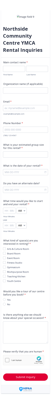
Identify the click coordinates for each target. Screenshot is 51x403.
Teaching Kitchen (16, 276)
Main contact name (15, 62)
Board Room (13, 253)
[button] (45, 172)
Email (7, 101)
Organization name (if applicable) (23, 84)
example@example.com (13, 114)
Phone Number (13, 123)
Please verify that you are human (23, 351)
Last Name (31, 74)
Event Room (13, 258)
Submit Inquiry (25, 377)
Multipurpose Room (18, 271)
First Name (8, 74)
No (8, 304)
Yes (9, 299)
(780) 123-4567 (9, 135)
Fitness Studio (14, 262)
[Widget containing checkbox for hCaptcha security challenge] (23, 360)
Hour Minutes (9, 216)
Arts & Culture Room (18, 248)
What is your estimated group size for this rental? (23, 146)
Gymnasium (13, 267)
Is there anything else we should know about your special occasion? (24, 316)
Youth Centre (14, 281)
